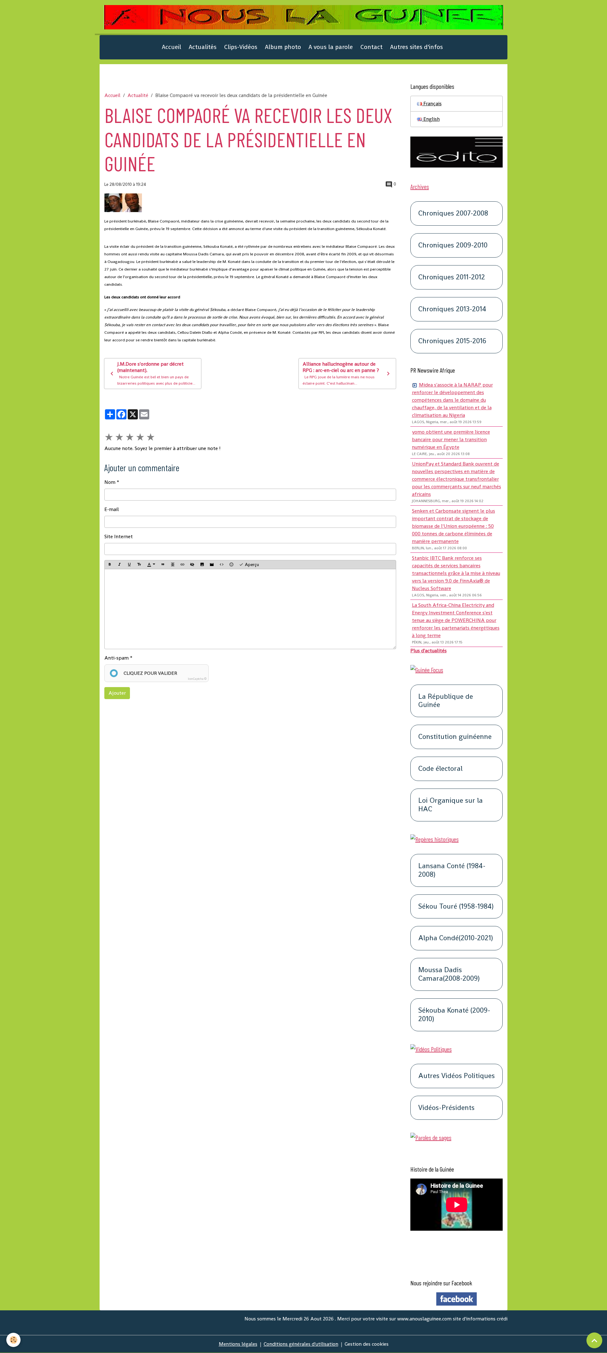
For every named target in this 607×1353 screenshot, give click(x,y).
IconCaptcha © (197, 679)
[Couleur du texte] (151, 564)
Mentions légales (238, 1344)
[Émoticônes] (231, 564)
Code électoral (440, 769)
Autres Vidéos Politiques (456, 1076)
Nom (109, 482)
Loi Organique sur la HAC (450, 805)
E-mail (111, 509)
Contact (371, 47)
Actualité (137, 95)
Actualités (203, 47)
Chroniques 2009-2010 (452, 245)
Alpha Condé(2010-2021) (455, 938)
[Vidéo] (212, 564)
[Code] (222, 564)
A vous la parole (331, 47)
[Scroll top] (594, 1340)
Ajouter (117, 693)
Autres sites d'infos (416, 47)
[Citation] (163, 564)
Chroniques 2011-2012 (451, 277)
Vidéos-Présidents (446, 1108)
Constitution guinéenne (455, 737)
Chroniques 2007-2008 (453, 213)
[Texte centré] (173, 564)
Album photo (283, 47)
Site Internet (118, 536)
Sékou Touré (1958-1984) (456, 906)
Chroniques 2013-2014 (452, 309)
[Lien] (182, 564)
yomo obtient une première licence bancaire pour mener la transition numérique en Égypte (451, 439)
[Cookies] (13, 1340)
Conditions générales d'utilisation (301, 1344)
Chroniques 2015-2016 (452, 341)
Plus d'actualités (428, 650)
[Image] (202, 564)
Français (432, 103)
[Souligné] (129, 564)
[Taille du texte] (139, 564)
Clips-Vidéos (240, 47)
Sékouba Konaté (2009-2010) (454, 1014)
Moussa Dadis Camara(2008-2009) (449, 974)
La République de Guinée (445, 701)
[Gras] (110, 564)
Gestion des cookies (367, 1344)
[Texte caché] (192, 564)
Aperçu (251, 564)
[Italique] (119, 564)
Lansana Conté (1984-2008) (452, 870)
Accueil (171, 47)
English (431, 119)
